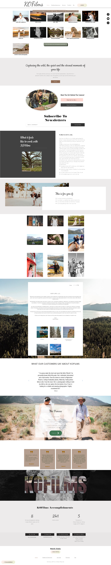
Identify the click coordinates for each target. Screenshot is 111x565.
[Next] (82, 380)
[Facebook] (108, 14)
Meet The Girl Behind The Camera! (72, 95)
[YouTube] (108, 18)
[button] (8, 562)
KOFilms (33, 4)
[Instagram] (108, 23)
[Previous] (28, 380)
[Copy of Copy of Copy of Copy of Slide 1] (57, 394)
